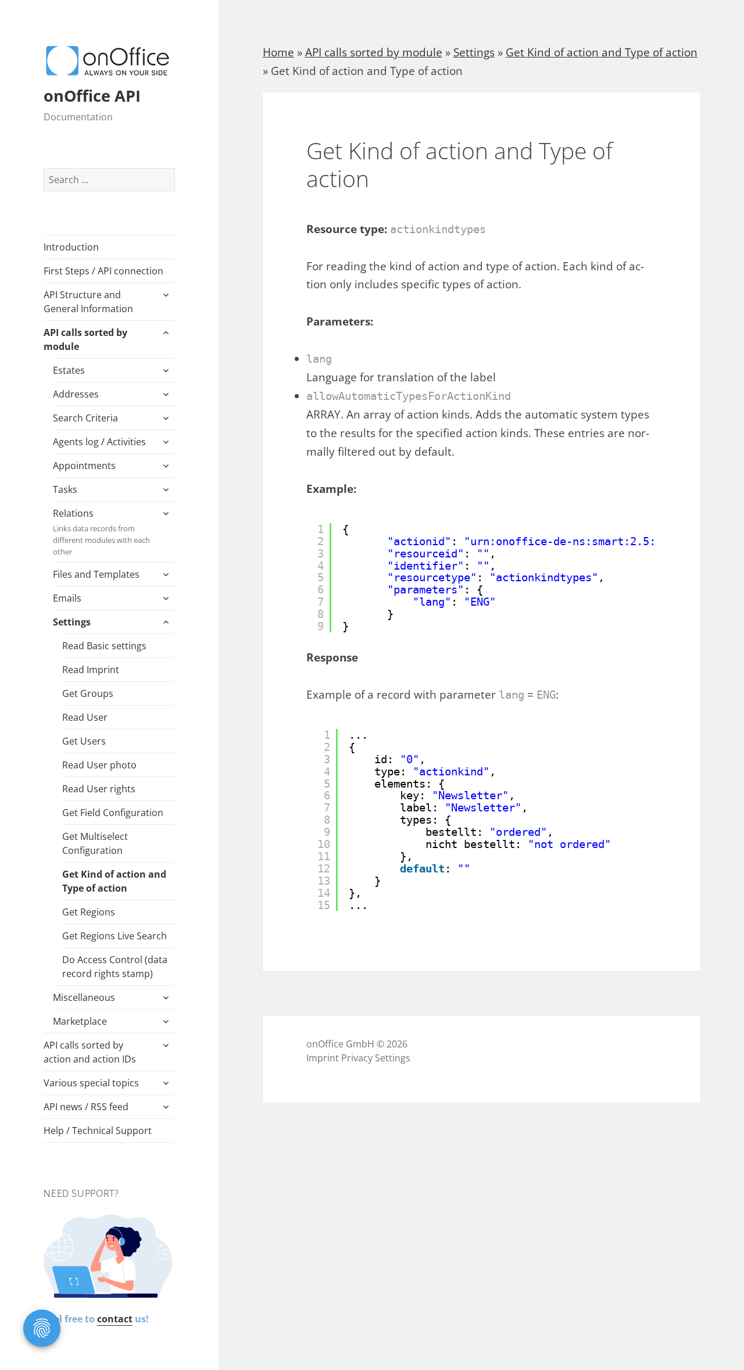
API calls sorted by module (85, 339)
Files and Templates (96, 574)
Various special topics (91, 1082)
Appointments (84, 465)
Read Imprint (90, 669)
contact (115, 1318)
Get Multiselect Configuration (95, 843)
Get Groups (87, 693)
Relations (101, 532)
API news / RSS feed (86, 1106)
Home (278, 52)
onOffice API (92, 95)
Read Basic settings (104, 645)
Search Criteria (85, 418)
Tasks (65, 489)
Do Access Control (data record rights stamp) (114, 966)
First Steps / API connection (103, 270)
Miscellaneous (84, 997)
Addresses (76, 394)
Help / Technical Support (98, 1130)
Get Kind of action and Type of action (114, 881)
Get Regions (88, 912)
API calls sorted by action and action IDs (90, 1052)
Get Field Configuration (112, 812)
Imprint (322, 1057)
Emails (67, 598)
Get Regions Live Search (114, 935)
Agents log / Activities (99, 441)
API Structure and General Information (88, 301)
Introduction (71, 247)
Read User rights (98, 788)
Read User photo (99, 765)
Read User (85, 717)
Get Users (84, 741)
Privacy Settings (375, 1057)
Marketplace (80, 1021)
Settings (72, 622)
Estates (69, 370)
